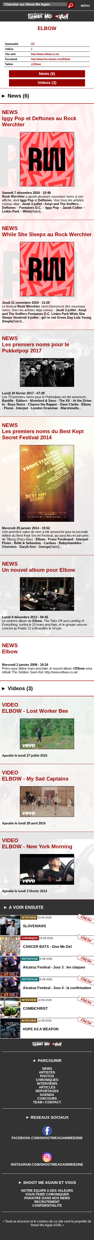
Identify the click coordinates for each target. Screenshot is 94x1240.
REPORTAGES (47, 1091)
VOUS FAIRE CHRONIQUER (47, 1194)
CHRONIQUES (47, 1080)
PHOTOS (47, 1076)
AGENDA (47, 1095)
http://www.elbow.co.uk (45, 54)
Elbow (47, 28)
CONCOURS (47, 1098)
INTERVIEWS (47, 1083)
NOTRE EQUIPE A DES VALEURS (47, 1190)
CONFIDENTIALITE (47, 1205)
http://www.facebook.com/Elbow (50, 59)
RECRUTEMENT (47, 1202)
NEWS (47, 1068)
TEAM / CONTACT (47, 1102)
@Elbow (36, 64)
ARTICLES (47, 1087)
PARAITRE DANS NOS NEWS (47, 1198)
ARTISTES (47, 1072)
